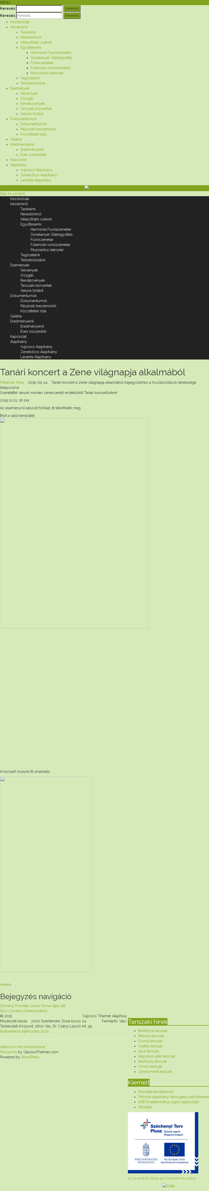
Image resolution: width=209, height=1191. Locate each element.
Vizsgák (26, 98)
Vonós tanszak (150, 1066)
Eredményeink (22, 144)
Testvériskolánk (32, 83)
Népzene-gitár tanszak (156, 1056)
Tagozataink (30, 78)
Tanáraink (28, 32)
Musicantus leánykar (47, 73)
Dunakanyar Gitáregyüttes (52, 58)
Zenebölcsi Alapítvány (38, 175)
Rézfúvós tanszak (152, 1061)
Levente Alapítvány (35, 180)
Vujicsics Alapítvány (36, 170)
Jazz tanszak (148, 1051)
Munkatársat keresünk (155, 1092)
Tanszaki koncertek (36, 109)
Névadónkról (31, 37)
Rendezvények (32, 104)
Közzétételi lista (33, 134)
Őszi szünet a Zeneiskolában (23, 1011)
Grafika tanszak (150, 1046)
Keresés (7, 8)
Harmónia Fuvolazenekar (51, 53)
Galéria (16, 139)
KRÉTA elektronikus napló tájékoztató (168, 1102)
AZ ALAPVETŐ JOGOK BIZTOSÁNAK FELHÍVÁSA (162, 1178)
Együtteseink (30, 47)
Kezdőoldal (19, 22)
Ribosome (8, 1052)
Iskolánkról (19, 27)
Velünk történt (31, 114)
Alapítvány (18, 165)
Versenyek (29, 93)
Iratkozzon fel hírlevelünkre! (22, 1047)
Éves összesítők (33, 155)
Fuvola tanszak (150, 1041)
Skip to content (12, 194)
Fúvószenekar (42, 63)
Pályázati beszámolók (38, 129)
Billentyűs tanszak (152, 1031)
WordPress (30, 1057)
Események (19, 88)
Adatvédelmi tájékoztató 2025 (24, 1031)
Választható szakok (36, 42)
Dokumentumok (23, 119)
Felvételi (145, 1107)
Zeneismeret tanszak (155, 1072)
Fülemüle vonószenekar (50, 68)
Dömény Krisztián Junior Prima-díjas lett (33, 1006)
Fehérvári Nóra (12, 382)
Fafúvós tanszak (151, 1036)
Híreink (5, 985)
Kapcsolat (18, 160)
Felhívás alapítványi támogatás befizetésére (173, 1097)
